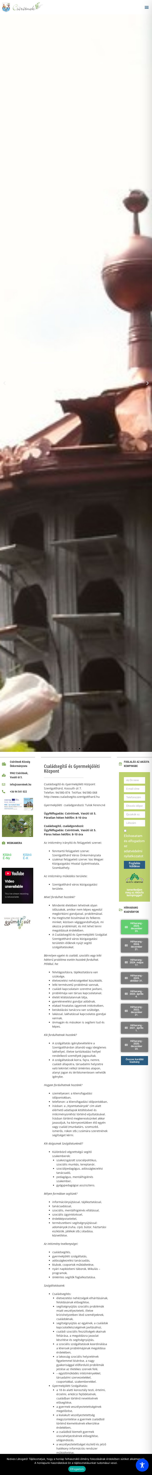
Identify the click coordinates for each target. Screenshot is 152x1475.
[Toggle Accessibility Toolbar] (142, 1465)
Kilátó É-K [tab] (27, 856)
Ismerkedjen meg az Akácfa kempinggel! (134, 892)
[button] (146, 7)
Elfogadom (77, 1469)
